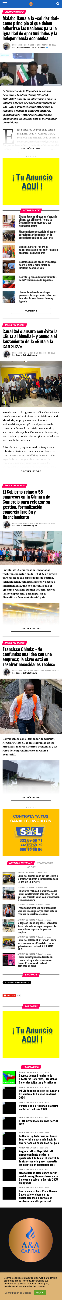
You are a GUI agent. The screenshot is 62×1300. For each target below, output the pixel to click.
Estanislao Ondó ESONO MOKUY (30, 48)
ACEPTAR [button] (40, 1293)
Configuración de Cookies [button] (18, 1292)
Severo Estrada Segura (26, 355)
